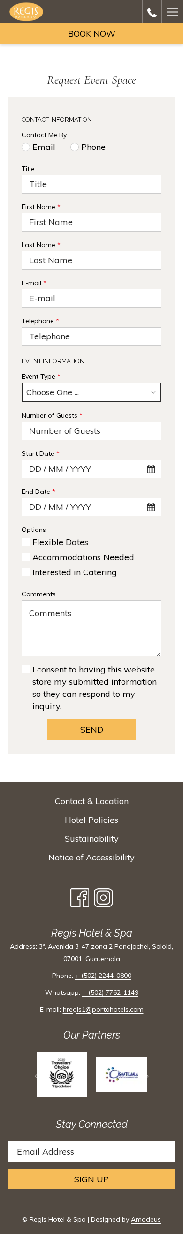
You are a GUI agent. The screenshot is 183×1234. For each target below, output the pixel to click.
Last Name (41, 245)
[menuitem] (91, 801)
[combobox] (91, 392)
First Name (41, 207)
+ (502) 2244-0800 (103, 975)
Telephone (40, 321)
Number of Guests (52, 415)
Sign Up (91, 1179)
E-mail (34, 283)
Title (28, 168)
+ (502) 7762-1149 (110, 992)
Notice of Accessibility (91, 857)
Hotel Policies (91, 819)
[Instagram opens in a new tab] (103, 895)
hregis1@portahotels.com (103, 1009)
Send (91, 729)
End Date (38, 491)
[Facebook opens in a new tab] (80, 895)
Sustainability (92, 838)
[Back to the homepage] (26, 11)
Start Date (41, 453)
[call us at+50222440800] (152, 11)
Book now (91, 33)
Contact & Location (92, 801)
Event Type (41, 376)
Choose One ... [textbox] (52, 392)
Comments (39, 594)
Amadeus (146, 1219)
